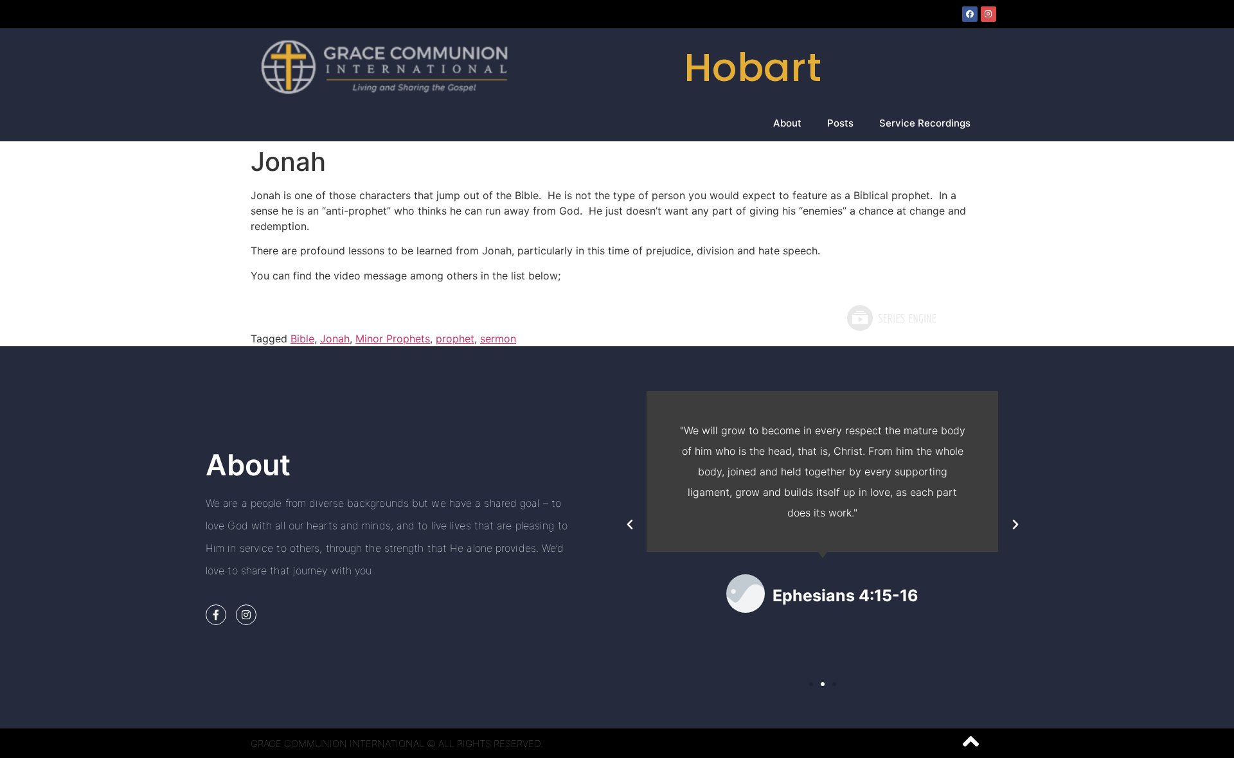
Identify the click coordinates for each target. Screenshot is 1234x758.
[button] (629, 524)
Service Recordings (924, 123)
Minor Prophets (392, 338)
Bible (302, 338)
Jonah (335, 338)
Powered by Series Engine (890, 318)
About (787, 123)
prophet (455, 338)
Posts (840, 123)
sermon (498, 338)
